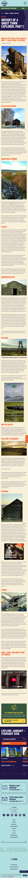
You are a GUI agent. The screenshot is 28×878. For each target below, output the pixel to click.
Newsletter (14, 824)
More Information (10, 876)
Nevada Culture (14, 835)
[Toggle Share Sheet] (26, 436)
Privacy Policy (14, 864)
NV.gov (14, 832)
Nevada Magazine (14, 826)
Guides (14, 822)
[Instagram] (12, 815)
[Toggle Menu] (25, 3)
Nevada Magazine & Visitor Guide (8, 8)
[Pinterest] (16, 815)
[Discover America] (14, 859)
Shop (14, 830)
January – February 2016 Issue (12, 13)
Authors (14, 828)
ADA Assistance (14, 869)
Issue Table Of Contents (9, 739)
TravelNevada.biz (14, 837)
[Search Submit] (26, 841)
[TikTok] (24, 815)
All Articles (6, 743)
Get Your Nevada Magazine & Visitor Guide (11, 720)
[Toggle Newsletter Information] (26, 439)
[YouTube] (20, 815)
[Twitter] (8, 815)
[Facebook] (4, 815)
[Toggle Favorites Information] (26, 441)
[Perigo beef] (14, 421)
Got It (25, 875)
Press (14, 820)
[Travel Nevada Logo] (4, 3)
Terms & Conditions (14, 866)
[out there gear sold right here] (14, 559)
